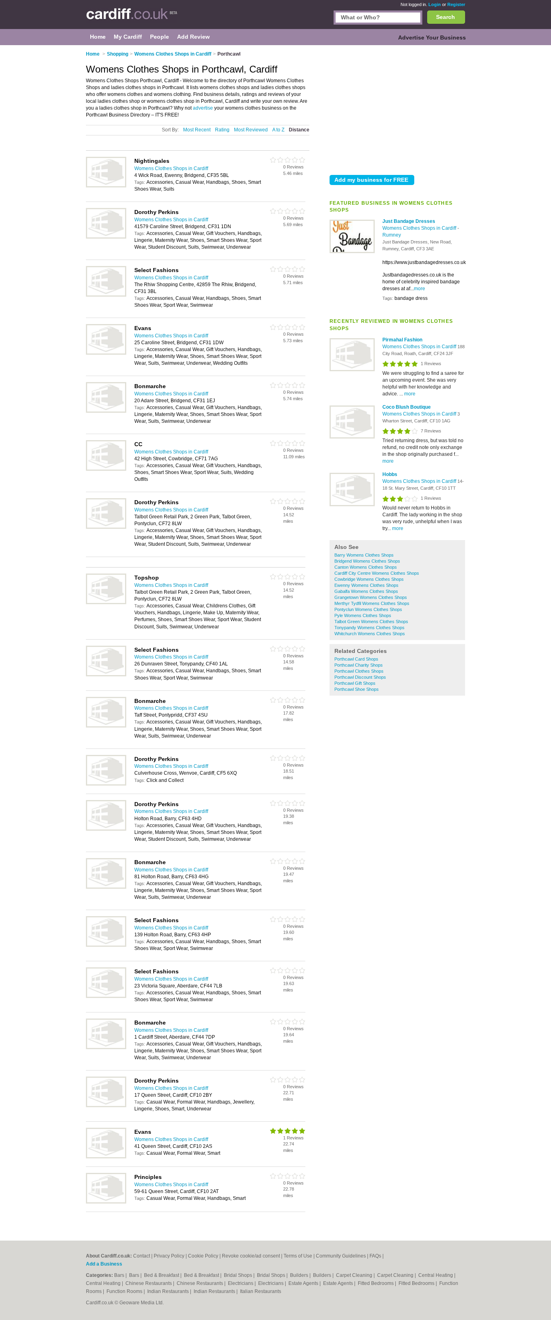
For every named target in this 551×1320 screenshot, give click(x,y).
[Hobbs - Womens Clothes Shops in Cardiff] (352, 504)
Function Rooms (125, 1291)
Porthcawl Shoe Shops (356, 689)
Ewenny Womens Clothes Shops (366, 585)
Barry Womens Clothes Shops (364, 555)
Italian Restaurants (260, 1291)
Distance (299, 130)
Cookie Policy (203, 1256)
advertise (203, 108)
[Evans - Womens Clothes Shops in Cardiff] (106, 353)
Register (456, 4)
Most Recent (197, 130)
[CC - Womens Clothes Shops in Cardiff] (106, 469)
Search (445, 17)
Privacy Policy (169, 1256)
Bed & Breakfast (162, 1275)
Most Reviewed (251, 130)
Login (434, 4)
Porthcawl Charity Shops (358, 665)
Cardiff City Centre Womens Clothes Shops (376, 573)
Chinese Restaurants (149, 1283)
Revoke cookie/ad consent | (253, 1256)
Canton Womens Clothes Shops (365, 567)
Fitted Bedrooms (376, 1283)
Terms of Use (298, 1256)
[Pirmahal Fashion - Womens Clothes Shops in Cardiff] (352, 369)
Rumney (391, 235)
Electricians (241, 1283)
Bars (119, 1275)
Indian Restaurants (168, 1291)
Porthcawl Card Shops (356, 659)
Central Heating (436, 1275)
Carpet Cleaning (355, 1275)
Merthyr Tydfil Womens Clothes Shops (371, 603)
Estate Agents (303, 1283)
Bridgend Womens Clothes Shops (367, 561)
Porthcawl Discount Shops (360, 677)
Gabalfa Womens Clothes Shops (366, 591)
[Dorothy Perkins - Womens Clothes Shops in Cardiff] (106, 237)
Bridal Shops (238, 1275)
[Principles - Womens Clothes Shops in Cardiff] (106, 1202)
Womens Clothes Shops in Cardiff (419, 228)
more (419, 288)
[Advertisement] (397, 108)
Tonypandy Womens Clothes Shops (369, 627)
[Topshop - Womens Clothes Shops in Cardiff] (106, 602)
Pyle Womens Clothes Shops (362, 615)
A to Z (278, 130)
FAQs (375, 1256)
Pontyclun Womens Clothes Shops (368, 609)
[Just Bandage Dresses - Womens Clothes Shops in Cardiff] (352, 251)
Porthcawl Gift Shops (355, 683)
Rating (222, 130)
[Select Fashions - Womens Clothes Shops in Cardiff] (106, 295)
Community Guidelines (341, 1256)
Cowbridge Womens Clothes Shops (369, 579)
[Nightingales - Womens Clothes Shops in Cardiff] (106, 186)
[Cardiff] (131, 18)
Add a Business (104, 1264)
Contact (141, 1256)
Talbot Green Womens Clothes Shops (371, 621)
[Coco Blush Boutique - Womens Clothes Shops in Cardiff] (352, 437)
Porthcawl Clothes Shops (359, 671)
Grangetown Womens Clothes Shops (370, 597)
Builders (299, 1275)
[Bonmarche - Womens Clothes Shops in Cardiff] (106, 411)
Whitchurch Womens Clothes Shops (369, 633)
